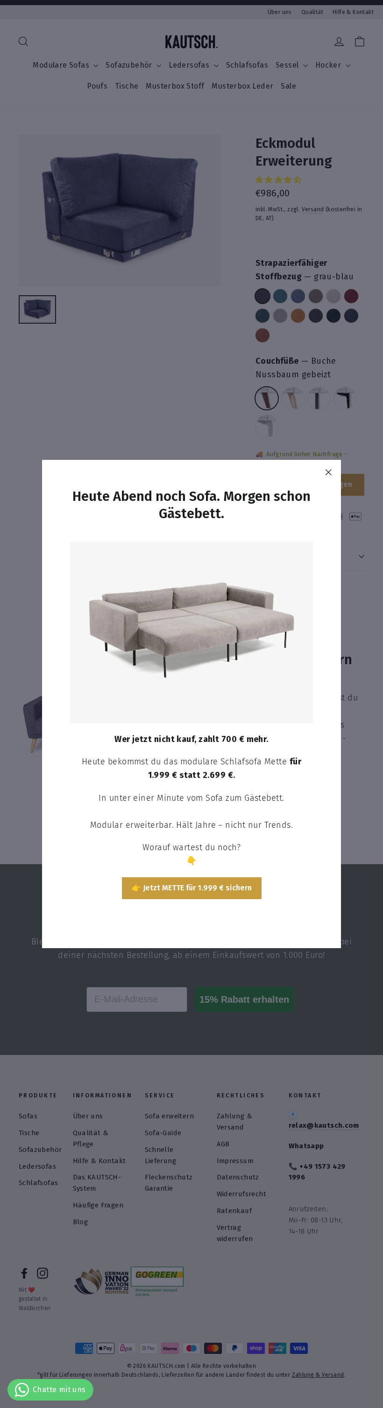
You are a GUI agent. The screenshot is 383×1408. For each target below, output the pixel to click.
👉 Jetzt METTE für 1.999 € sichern (192, 887)
